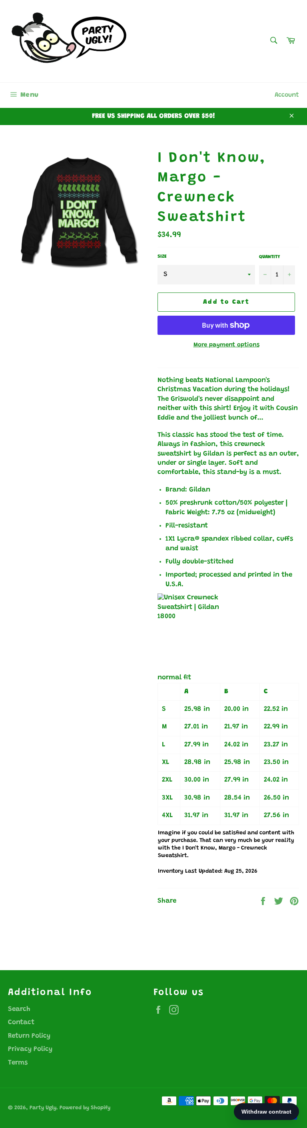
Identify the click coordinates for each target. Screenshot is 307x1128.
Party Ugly (43, 1108)
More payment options (226, 345)
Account (287, 95)
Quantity (269, 257)
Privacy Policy (30, 1049)
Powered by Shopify (85, 1108)
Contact (21, 1022)
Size (162, 256)
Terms (18, 1063)
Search (19, 1009)
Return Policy (29, 1036)
